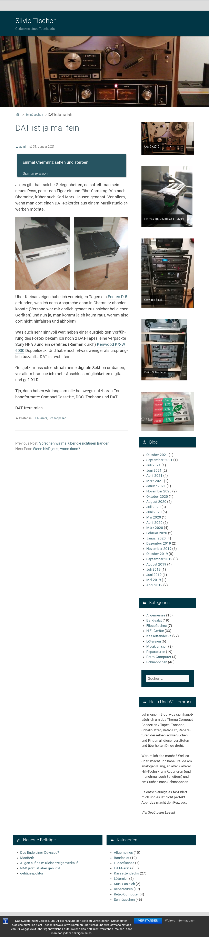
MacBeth (27, 858)
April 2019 (154, 585)
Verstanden (148, 920)
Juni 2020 (154, 512)
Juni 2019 (154, 575)
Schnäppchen (57, 418)
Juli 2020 (153, 507)
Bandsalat (154, 620)
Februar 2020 (156, 533)
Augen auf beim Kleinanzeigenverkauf (49, 863)
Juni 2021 (154, 470)
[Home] (17, 114)
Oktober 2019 (157, 554)
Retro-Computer (158, 657)
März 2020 (154, 528)
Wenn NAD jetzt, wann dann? (56, 449)
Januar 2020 (156, 538)
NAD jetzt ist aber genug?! (40, 868)
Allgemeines (155, 615)
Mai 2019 (153, 580)
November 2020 (158, 491)
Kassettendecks (158, 636)
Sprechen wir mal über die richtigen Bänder (74, 443)
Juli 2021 (153, 465)
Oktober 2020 (157, 496)
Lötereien (153, 641)
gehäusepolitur (31, 873)
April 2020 (154, 523)
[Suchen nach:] (167, 678)
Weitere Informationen (180, 920)
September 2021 (159, 460)
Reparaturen (155, 652)
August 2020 (156, 502)
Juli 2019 (153, 569)
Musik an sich (156, 646)
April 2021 (154, 475)
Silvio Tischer (35, 20)
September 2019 (159, 559)
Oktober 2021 (157, 455)
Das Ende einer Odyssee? (39, 852)
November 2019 (158, 549)
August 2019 (156, 564)
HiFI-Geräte (39, 418)
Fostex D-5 (117, 296)
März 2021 (154, 481)
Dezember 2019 (158, 543)
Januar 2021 (156, 486)
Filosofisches (156, 626)
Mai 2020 (153, 517)
